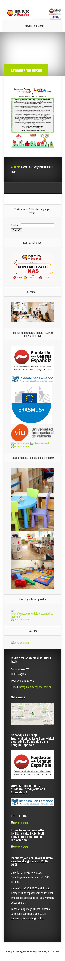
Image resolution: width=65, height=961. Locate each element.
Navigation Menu (34, 25)
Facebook (20, 188)
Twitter (27, 188)
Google (14, 188)
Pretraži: (15, 225)
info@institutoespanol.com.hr (35, 687)
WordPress (53, 951)
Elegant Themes (26, 951)
